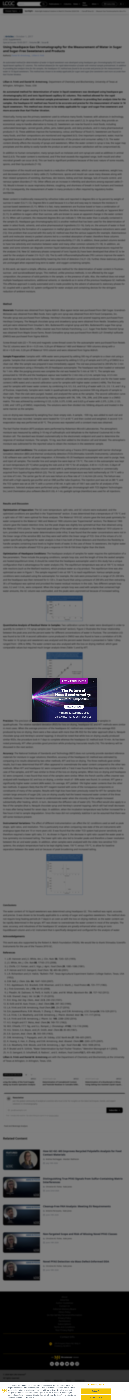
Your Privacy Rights (96, 1384)
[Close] (125, 1390)
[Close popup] (93, 681)
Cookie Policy (28, 1397)
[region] (64, 1391)
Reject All (96, 1391)
